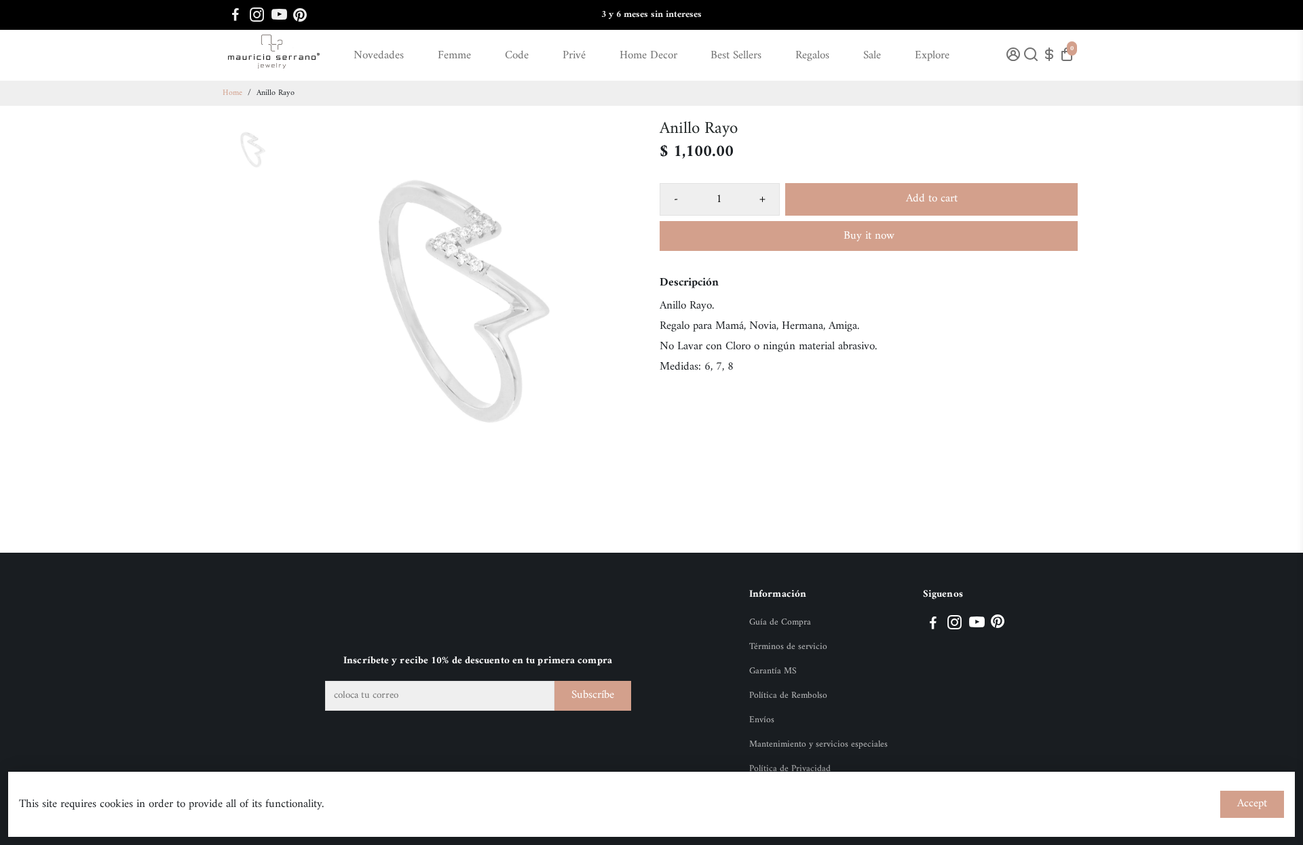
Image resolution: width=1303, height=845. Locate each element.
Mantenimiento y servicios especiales (818, 744)
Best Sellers (736, 55)
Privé (574, 55)
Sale (872, 55)
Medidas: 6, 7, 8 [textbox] (697, 367)
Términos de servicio (788, 647)
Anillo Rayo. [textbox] (687, 306)
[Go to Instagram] (256, 15)
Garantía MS (773, 671)
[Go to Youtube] (279, 15)
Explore (932, 55)
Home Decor (648, 55)
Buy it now (869, 236)
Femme (454, 55)
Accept (1252, 803)
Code (517, 55)
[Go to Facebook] (235, 15)
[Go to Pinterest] (300, 15)
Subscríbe (592, 695)
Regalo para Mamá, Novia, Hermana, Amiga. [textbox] (759, 326)
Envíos (761, 720)
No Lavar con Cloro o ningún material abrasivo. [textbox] (768, 346)
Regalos (812, 55)
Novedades (379, 55)
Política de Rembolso (788, 696)
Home (232, 93)
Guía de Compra (780, 622)
